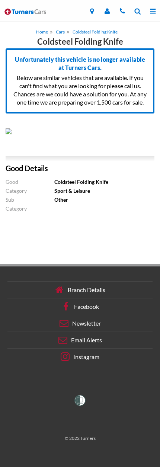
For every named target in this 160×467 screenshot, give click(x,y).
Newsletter (86, 323)
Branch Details (86, 289)
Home (42, 32)
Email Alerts (86, 339)
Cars (60, 32)
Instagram (86, 356)
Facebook (86, 306)
